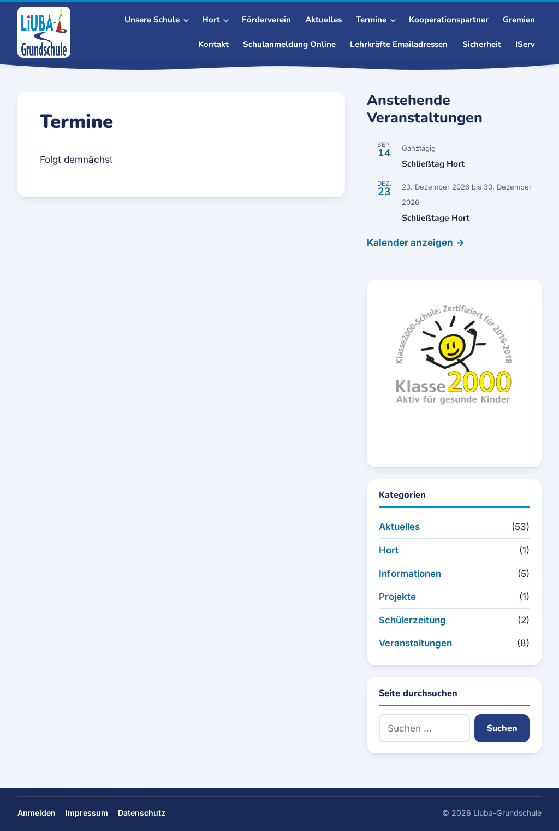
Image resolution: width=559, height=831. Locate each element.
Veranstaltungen (415, 643)
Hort (389, 550)
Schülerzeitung (412, 620)
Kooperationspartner (449, 19)
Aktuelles (323, 19)
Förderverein (266, 19)
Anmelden (36, 812)
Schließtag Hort (433, 164)
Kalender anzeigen (410, 242)
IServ (525, 44)
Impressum (87, 812)
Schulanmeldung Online (289, 44)
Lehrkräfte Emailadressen (399, 44)
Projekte (397, 596)
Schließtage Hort (435, 218)
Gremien (519, 19)
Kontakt (213, 44)
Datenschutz (141, 812)
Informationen (410, 573)
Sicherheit (481, 44)
